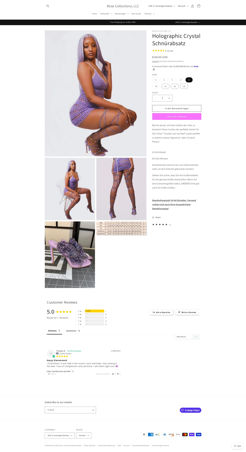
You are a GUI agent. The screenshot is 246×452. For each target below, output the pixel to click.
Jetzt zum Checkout (177, 116)
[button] (48, 6)
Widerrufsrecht (89, 445)
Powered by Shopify (74, 445)
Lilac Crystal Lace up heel (59, 371)
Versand (155, 61)
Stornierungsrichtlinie (160, 445)
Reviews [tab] (52, 330)
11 (166, 86)
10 (157, 87)
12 (175, 86)
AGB (119, 445)
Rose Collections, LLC (58, 445)
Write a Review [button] (189, 312)
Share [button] (158, 217)
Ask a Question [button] (163, 312)
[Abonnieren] (93, 410)
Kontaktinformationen (141, 445)
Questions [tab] (71, 330)
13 (184, 86)
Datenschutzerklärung (106, 445)
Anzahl (155, 92)
